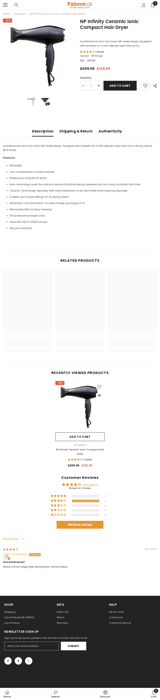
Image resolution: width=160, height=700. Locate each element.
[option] (38, 54)
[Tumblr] (18, 661)
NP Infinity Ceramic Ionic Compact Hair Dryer (80, 452)
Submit (73, 646)
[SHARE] (153, 86)
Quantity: (86, 77)
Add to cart (121, 86)
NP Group (97, 56)
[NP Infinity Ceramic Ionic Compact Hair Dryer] (80, 405)
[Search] (16, 5)
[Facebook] (8, 661)
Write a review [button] (80, 524)
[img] (10, 549)
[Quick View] (99, 395)
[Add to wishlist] (145, 86)
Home (6, 13)
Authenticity (110, 131)
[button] (87, 51)
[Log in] (143, 5)
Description (42, 131)
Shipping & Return (76, 131)
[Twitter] (28, 661)
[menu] (5, 5)
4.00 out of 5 (90, 484)
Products (20, 13)
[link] (27, 344)
